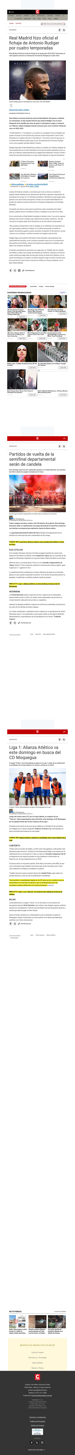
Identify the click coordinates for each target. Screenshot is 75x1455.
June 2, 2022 (34, 186)
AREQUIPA (11, 15)
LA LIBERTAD (18, 18)
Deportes (12, 30)
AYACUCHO (19, 15)
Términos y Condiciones (37, 1081)
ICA (63, 15)
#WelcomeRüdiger (17, 184)
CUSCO (33, 15)
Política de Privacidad (37, 1085)
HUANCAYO (50, 15)
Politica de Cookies (37, 1089)
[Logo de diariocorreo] (37, 12)
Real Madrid (33, 286)
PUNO (44, 18)
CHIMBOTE (26, 15)
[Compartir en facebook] (59, 30)
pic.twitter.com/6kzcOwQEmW (37, 184)
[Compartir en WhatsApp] (19, 270)
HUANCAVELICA (41, 15)
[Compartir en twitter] (63, 30)
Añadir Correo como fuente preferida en (53, 24)
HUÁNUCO (57, 15)
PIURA (39, 18)
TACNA (49, 18)
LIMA (34, 18)
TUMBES (56, 18)
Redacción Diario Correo (19, 110)
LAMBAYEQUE (27, 18)
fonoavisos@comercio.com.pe (41, 1059)
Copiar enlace (29, 270)
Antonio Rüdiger (49, 286)
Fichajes (41, 286)
